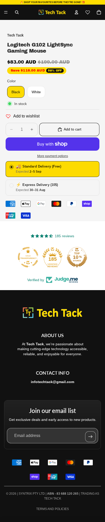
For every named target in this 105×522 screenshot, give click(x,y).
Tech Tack (52, 498)
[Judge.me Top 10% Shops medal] (77, 257)
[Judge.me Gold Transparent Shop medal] (28, 257)
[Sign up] (90, 436)
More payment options (52, 156)
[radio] (52, 169)
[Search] (16, 12)
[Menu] (6, 12)
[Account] (76, 12)
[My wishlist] (87, 12)
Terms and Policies (52, 509)
